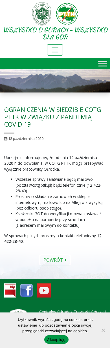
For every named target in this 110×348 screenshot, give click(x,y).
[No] (103, 330)
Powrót (53, 260)
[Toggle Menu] (102, 64)
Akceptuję (56, 339)
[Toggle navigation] (55, 50)
